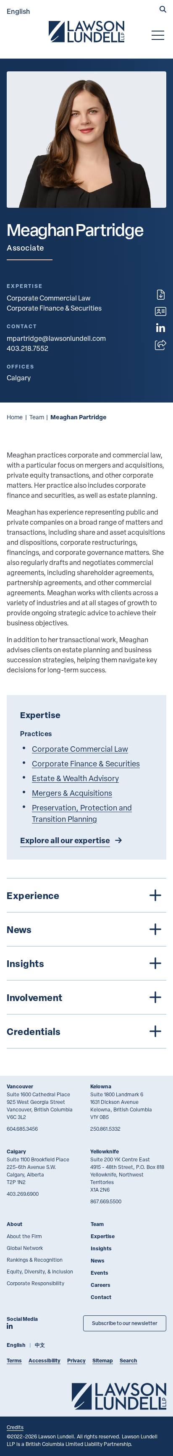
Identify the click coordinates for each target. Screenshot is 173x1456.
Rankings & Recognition (35, 1259)
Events (99, 1272)
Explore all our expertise (65, 840)
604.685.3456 (22, 1128)
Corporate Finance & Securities (54, 308)
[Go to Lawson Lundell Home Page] (86, 31)
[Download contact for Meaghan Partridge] (160, 311)
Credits (15, 1427)
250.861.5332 (105, 1128)
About (14, 1224)
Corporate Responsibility (35, 1283)
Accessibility (44, 1360)
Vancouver (20, 1086)
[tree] (86, 963)
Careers (100, 1285)
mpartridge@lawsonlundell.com (56, 338)
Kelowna (100, 1086)
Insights (101, 1248)
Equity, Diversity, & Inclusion (40, 1271)
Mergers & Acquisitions (72, 792)
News (98, 1260)
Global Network (25, 1247)
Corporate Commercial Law (48, 298)
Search (128, 1360)
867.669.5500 (105, 1201)
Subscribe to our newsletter (124, 1323)
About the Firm (24, 1236)
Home (15, 417)
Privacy (76, 1360)
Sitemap (102, 1360)
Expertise (103, 1236)
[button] (163, 10)
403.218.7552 (27, 348)
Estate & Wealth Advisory (75, 778)
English (18, 11)
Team (36, 417)
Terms (14, 1360)
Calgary (16, 1151)
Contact (101, 1297)
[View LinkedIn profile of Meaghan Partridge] (160, 328)
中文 (40, 1345)
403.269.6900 (23, 1193)
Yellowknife (104, 1151)
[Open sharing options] (160, 345)
